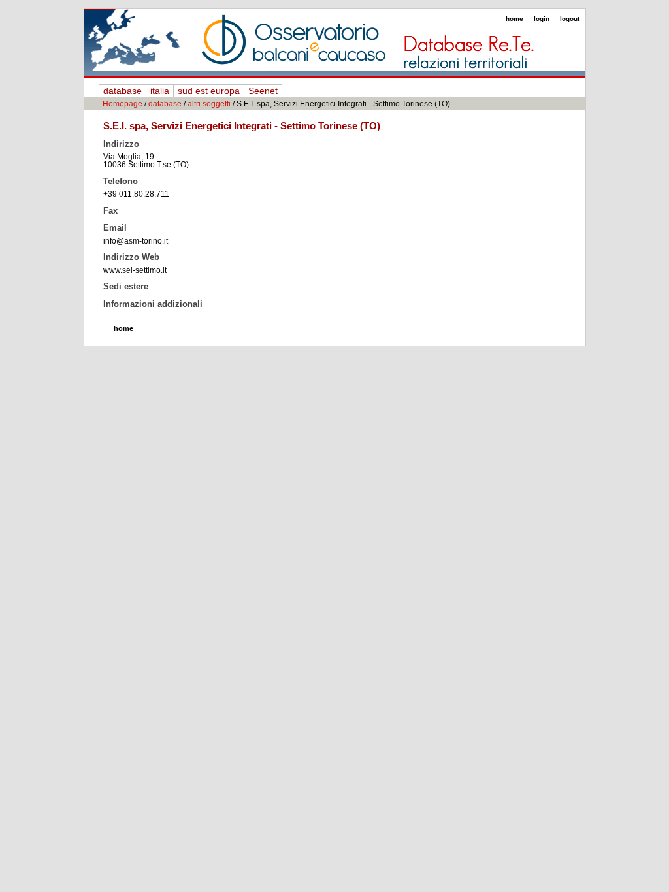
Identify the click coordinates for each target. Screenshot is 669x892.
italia (159, 91)
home (514, 18)
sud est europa (209, 91)
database (122, 91)
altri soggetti (209, 104)
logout (569, 18)
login (541, 18)
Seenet (263, 91)
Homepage (122, 104)
